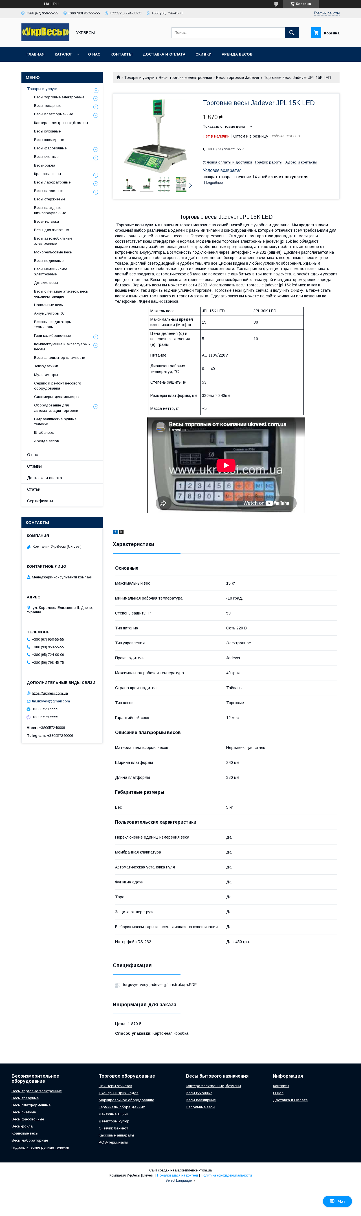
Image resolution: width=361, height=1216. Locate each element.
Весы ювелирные (49, 140)
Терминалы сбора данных (122, 1107)
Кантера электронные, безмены (213, 1086)
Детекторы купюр (114, 1121)
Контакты (122, 54)
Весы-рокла (44, 165)
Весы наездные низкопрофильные (50, 210)
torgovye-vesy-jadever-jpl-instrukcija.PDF (160, 984)
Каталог (63, 54)
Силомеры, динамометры (56, 397)
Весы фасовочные (50, 148)
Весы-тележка (46, 221)
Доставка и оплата (164, 54)
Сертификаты (40, 501)
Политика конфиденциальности (226, 1175)
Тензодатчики (46, 366)
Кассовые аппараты (116, 1135)
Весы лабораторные (52, 182)
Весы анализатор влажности (59, 357)
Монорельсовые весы (53, 252)
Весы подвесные (48, 260)
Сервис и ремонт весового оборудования (57, 385)
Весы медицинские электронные (50, 271)
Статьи (33, 489)
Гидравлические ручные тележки (55, 421)
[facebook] (115, 532)
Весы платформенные (53, 114)
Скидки (203, 54)
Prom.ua (205, 1170)
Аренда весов (237, 54)
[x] (121, 532)
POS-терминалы (113, 1142)
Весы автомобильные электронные (53, 241)
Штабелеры (44, 432)
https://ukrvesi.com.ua (50, 693)
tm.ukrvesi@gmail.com (51, 701)
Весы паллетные (48, 191)
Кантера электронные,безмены (61, 123)
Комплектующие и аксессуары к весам (62, 346)
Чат (341, 1201)
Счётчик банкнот (113, 1128)
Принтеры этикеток (115, 1086)
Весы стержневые (49, 199)
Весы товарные (47, 105)
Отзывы (34, 466)
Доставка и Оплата (290, 1100)
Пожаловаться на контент (177, 1175)
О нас (94, 54)
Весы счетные (46, 156)
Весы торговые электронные (185, 77)
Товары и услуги (139, 77)
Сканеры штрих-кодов (118, 1093)
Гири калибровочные (52, 335)
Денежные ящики (113, 1114)
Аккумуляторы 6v (49, 313)
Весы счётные (24, 1112)
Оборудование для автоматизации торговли (56, 407)
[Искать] (292, 32)
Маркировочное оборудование (126, 1100)
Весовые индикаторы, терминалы (53, 324)
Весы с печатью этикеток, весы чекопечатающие (61, 294)
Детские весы (46, 282)
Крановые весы (47, 174)
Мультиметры (46, 375)
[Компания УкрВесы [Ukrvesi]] (45, 39)
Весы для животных (51, 230)
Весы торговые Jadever (237, 77)
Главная (36, 54)
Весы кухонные (47, 131)
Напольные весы (48, 305)
